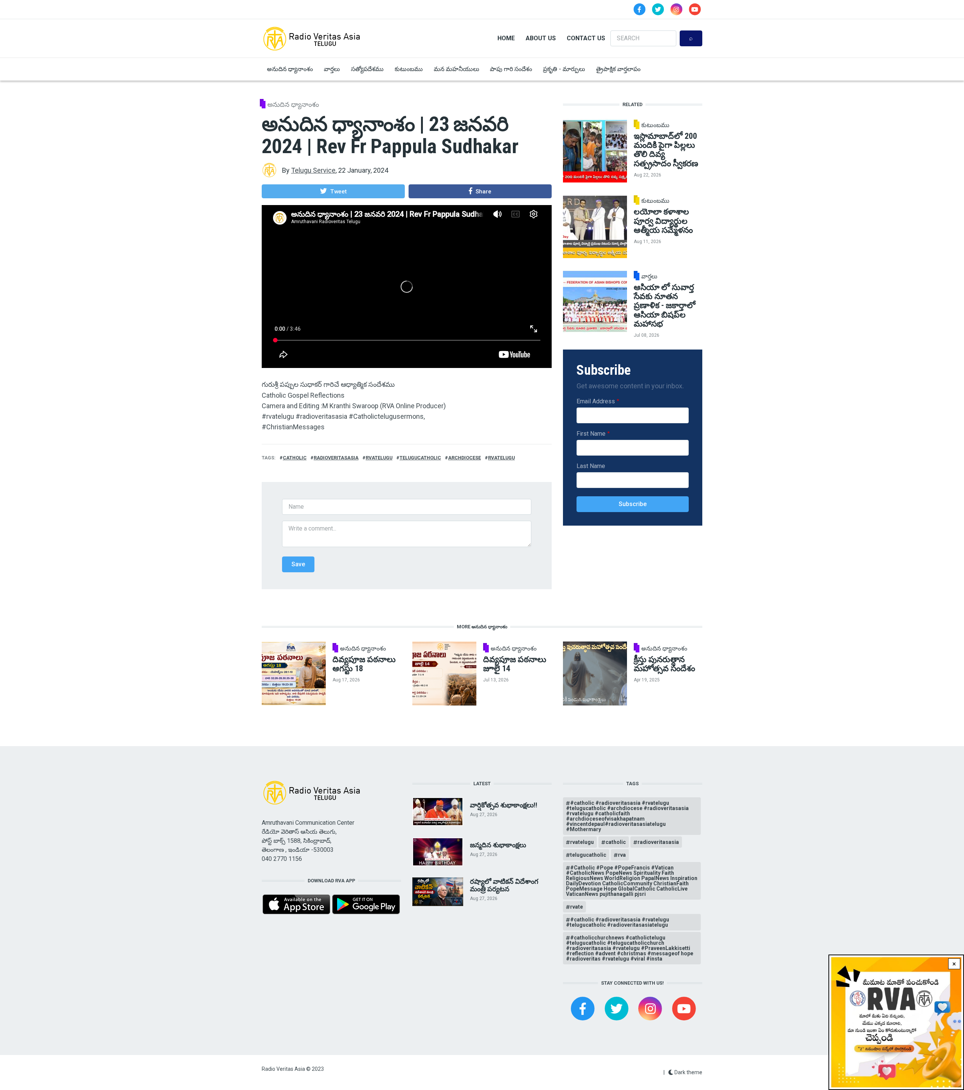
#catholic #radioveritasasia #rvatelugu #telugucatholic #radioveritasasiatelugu (617, 922)
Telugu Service (313, 170)
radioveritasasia (336, 458)
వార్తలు (332, 69)
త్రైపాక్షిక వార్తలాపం (618, 69)
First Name (591, 433)
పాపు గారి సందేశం (511, 69)
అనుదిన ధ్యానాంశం (290, 69)
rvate (576, 907)
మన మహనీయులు (456, 69)
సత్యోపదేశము (367, 69)
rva (622, 855)
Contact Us (586, 38)
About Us (541, 38)
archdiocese (464, 458)
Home (506, 38)
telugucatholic (420, 458)
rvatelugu (379, 458)
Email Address (596, 401)
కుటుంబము (409, 69)
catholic (295, 458)
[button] (333, 191)
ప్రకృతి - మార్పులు (564, 69)
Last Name (591, 466)
